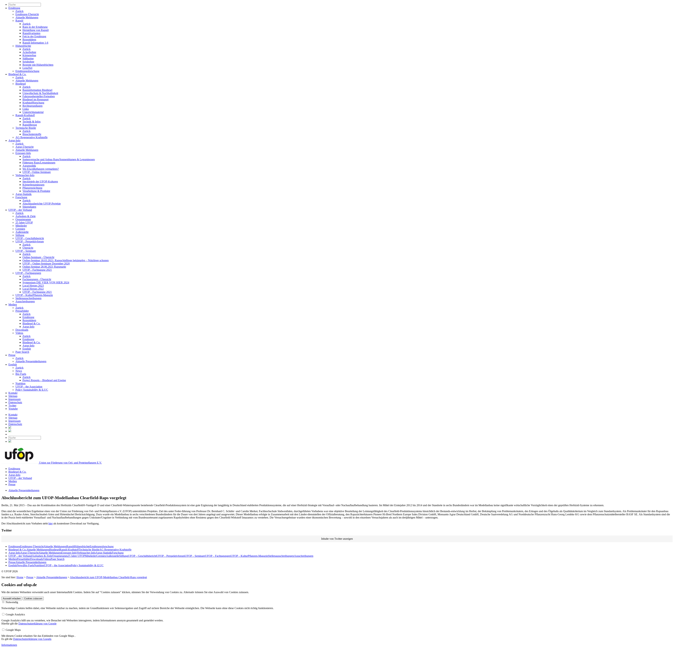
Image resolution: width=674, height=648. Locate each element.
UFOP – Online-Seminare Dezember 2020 (46, 263)
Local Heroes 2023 (33, 285)
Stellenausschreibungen (28, 298)
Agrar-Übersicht (24, 146)
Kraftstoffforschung (33, 102)
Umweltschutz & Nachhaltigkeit (40, 93)
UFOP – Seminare (25, 250)
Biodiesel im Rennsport (35, 99)
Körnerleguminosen (33, 184)
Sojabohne (28, 61)
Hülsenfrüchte (23, 45)
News (18, 370)
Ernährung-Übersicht (27, 14)
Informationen (9, 644)
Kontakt (12, 392)
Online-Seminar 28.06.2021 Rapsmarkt (44, 266)
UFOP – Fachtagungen (28, 273)
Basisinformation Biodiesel (37, 90)
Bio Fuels (20, 373)
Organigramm (23, 219)
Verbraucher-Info (24, 175)
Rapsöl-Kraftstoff (25, 115)
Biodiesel (20, 83)
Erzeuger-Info (23, 153)
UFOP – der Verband (20, 209)
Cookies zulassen (33, 598)
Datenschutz (15, 402)
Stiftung (19, 235)
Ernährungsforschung (27, 71)
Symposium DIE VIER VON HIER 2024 (45, 282)
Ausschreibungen (25, 301)
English (26, 348)
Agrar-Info (14, 140)
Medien (12, 304)
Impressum (14, 399)
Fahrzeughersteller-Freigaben (38, 96)
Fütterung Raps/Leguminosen (38, 162)
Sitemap (12, 396)
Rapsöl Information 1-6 (35, 42)
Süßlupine (28, 58)
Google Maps (13, 629)
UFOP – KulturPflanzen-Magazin (34, 295)
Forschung (21, 197)
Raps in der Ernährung (35, 26)
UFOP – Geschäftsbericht (29, 238)
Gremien (20, 228)
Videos (19, 332)
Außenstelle (22, 231)
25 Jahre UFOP (24, 222)
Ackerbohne (29, 52)
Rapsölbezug (29, 124)
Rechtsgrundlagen (32, 105)
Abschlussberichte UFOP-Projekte (41, 203)
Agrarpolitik (29, 165)
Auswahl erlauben (12, 598)
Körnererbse (29, 55)
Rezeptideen (29, 39)
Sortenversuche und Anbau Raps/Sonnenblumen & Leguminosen (58, 159)
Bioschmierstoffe (31, 134)
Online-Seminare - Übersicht (38, 257)
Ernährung (14, 7)
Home (19, 577)
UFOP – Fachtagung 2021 (37, 269)
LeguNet (27, 67)
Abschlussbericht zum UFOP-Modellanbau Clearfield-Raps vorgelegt (108, 577)
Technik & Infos (31, 121)
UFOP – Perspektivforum (29, 241)
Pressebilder (22, 310)
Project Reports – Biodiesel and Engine (44, 380)
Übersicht (27, 247)
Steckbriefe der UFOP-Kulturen (40, 181)
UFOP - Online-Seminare (36, 172)
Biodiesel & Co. (17, 74)
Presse (11, 355)
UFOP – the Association (28, 386)
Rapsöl (19, 20)
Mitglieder (21, 225)
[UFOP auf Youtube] (9, 431)
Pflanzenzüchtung (32, 187)
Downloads (21, 329)
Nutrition (20, 383)
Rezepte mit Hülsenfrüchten (37, 64)
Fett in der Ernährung (34, 36)
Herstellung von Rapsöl (35, 30)
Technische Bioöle (25, 127)
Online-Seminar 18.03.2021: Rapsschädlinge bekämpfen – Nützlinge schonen (65, 260)
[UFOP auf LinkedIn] (9, 427)
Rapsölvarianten (31, 33)
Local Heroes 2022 (33, 288)
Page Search (22, 351)
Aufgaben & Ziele (25, 216)
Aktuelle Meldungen (26, 17)
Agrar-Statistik (23, 194)
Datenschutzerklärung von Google (37, 623)
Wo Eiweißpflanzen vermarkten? (40, 168)
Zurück (19, 11)
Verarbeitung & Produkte (36, 190)
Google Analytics (15, 614)
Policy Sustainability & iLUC (31, 389)
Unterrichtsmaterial (33, 112)
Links (25, 108)
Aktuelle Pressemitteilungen (30, 361)
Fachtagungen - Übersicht (36, 279)
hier (50, 523)
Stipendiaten (29, 206)
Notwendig (11, 602)
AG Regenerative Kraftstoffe (31, 137)
